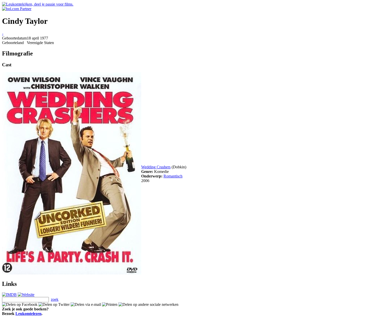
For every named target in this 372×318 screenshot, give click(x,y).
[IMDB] (9, 294)
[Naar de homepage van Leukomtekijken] (37, 4)
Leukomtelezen (28, 313)
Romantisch (172, 176)
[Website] (26, 294)
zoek (54, 299)
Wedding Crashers (156, 167)
